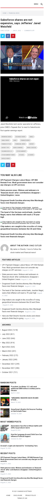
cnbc (15, 140)
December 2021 (8, 364)
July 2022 (6, 334)
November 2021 (8, 368)
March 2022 (6, 351)
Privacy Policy (30, 495)
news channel (18, 147)
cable (31, 136)
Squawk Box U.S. (7, 151)
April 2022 (6, 347)
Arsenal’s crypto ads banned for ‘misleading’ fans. (19, 446)
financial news (20, 144)
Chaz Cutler (4, 30)
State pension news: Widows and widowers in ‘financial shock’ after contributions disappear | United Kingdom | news (20, 192)
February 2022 (7, 355)
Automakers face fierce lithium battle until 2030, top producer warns (26, 427)
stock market (21, 151)
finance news (25, 140)
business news (20, 136)
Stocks (21, 155)
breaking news (6, 136)
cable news (5, 140)
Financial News (14, 13)
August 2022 (7, 330)
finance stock (6, 144)
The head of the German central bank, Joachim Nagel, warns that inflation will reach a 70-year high (20, 214)
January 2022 (7, 360)
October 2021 (7, 372)
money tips (5, 147)
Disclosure (18, 495)
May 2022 (6, 343)
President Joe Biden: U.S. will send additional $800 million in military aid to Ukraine (25, 388)
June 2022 (6, 338)
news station (31, 147)
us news (31, 155)
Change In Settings (24, 491)
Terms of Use (22, 498)
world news (6, 158)
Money (31, 144)
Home (5, 13)
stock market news (8, 155)
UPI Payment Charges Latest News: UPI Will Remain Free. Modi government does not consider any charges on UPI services (21, 182)
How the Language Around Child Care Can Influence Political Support (26, 435)
